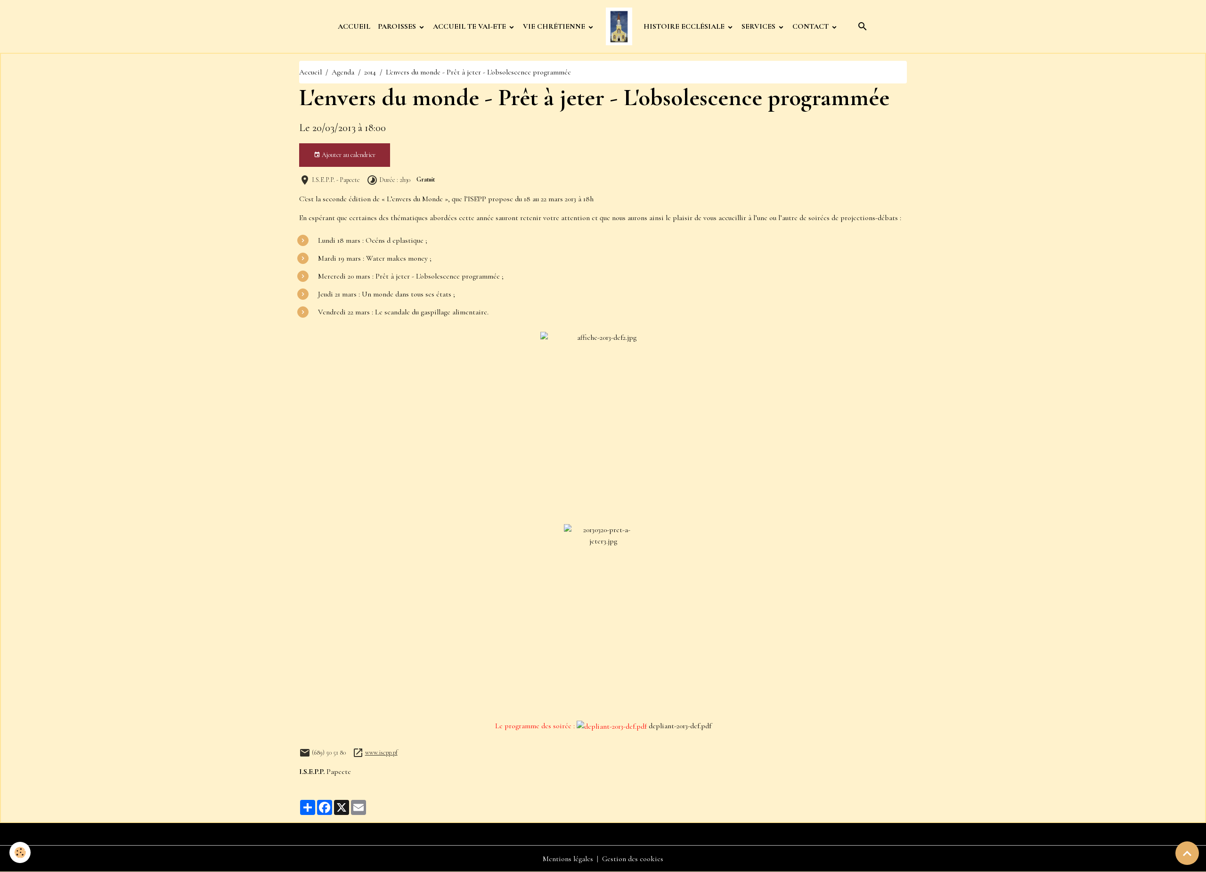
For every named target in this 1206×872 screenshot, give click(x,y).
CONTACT (811, 26)
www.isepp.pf (381, 753)
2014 (370, 72)
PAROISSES (398, 26)
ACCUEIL (354, 26)
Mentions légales (568, 859)
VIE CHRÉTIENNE (555, 26)
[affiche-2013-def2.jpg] (603, 426)
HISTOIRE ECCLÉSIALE (685, 26)
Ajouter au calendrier (347, 155)
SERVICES (759, 26)
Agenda (343, 72)
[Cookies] (20, 852)
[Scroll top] (1187, 853)
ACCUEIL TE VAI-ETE (470, 26)
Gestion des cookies (632, 859)
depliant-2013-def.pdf (680, 726)
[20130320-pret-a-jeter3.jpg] (603, 618)
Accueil (310, 72)
